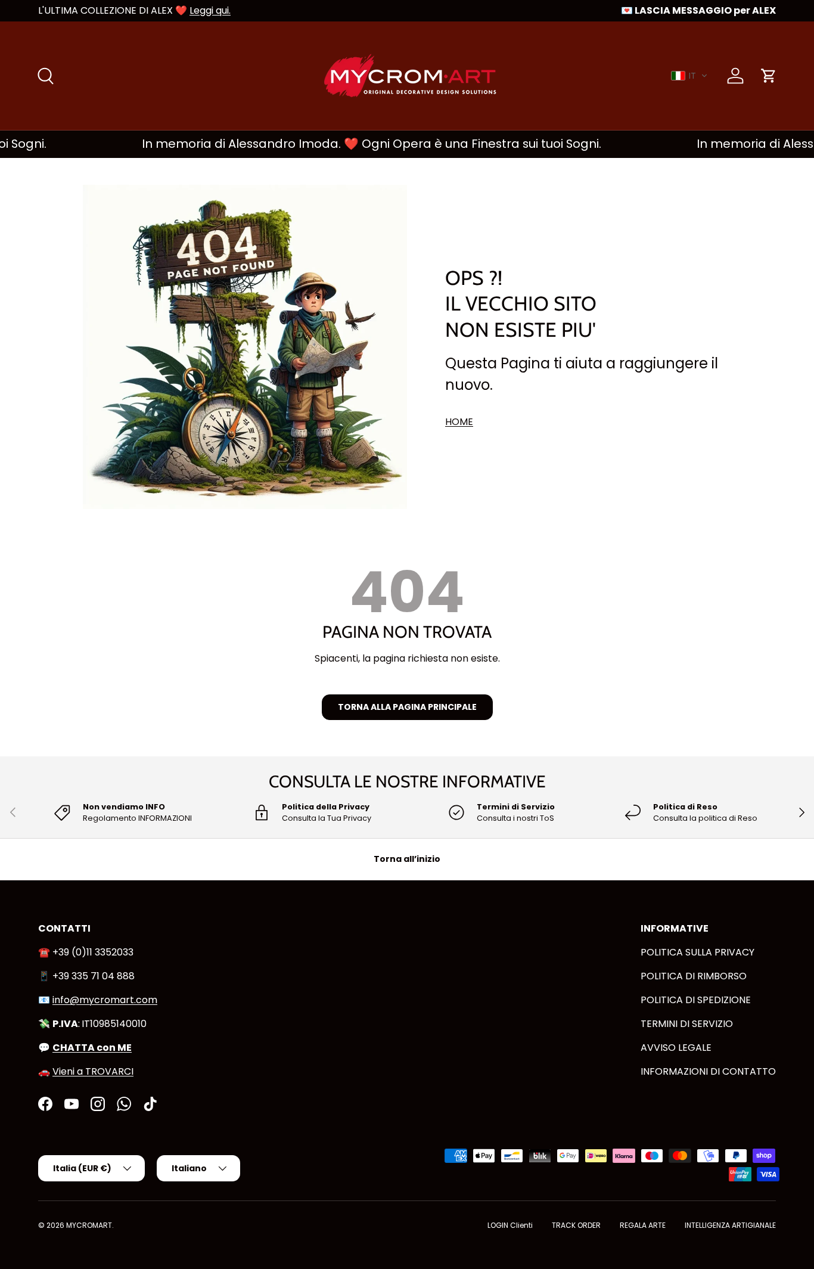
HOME (459, 422)
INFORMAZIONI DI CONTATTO (708, 1071)
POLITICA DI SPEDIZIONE (696, 1000)
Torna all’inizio (407, 859)
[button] (689, 75)
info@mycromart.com (104, 1000)
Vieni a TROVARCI (92, 1071)
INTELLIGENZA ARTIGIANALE (730, 1225)
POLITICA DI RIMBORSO (694, 976)
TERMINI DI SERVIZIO (687, 1024)
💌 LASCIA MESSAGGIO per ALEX (698, 10)
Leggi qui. (210, 10)
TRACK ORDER (576, 1225)
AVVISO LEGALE (676, 1047)
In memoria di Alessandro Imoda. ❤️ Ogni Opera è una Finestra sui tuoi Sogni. (353, 143)
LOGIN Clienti (510, 1225)
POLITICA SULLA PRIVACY (697, 952)
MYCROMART (89, 1225)
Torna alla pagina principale (407, 707)
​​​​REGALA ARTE (643, 1225)
